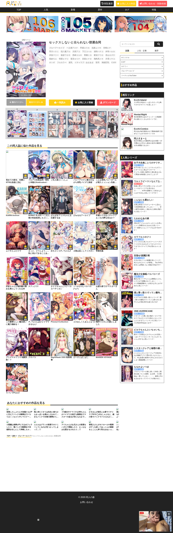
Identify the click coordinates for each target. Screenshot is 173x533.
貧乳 (70, 62)
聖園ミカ (88, 55)
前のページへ (17, 102)
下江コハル (87, 51)
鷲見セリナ (75, 59)
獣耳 (97, 62)
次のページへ (34, 102)
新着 (73, 10)
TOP (19, 10)
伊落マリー (54, 55)
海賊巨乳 (105, 62)
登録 (47, 177)
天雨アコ (76, 51)
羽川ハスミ (54, 51)
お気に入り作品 (127, 3)
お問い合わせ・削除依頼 (154, 3)
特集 (154, 10)
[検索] (158, 44)
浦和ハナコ (98, 51)
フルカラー (61, 62)
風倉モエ (53, 59)
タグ (127, 10)
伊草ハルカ (110, 51)
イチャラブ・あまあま (84, 62)
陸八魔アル (65, 51)
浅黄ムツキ (96, 48)
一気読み (61, 102)
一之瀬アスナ (72, 48)
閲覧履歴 (108, 3)
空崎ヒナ (107, 48)
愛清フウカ (98, 55)
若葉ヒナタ (87, 59)
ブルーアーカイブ (56, 48)
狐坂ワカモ (65, 55)
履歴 (156, 51)
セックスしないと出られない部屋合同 (47, 436)
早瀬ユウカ (84, 48)
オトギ (52, 62)
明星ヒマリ (63, 59)
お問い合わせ (86, 502)
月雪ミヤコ (110, 59)
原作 (100, 10)
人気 (46, 10)
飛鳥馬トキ (98, 59)
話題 (127, 51)
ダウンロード (109, 102)
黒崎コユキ (77, 55)
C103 (113, 62)
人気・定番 (142, 51)
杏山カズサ (110, 55)
